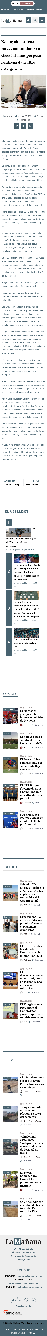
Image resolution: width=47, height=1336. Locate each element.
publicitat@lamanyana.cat (30, 1287)
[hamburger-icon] (42, 20)
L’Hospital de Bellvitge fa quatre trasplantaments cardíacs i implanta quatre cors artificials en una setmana (27, 572)
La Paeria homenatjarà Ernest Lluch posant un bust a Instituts (30, 1179)
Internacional (24, 120)
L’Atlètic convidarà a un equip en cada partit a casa (26, 643)
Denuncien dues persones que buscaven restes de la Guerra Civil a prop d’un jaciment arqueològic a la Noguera (26, 609)
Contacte (29, 10)
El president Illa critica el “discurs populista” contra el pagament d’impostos (31, 923)
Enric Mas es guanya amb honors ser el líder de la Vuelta (31, 715)
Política (7, 945)
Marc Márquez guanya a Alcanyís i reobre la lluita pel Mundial (31, 819)
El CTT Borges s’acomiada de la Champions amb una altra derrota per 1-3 (31, 792)
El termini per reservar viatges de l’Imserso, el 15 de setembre (21, 537)
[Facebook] (13, 1300)
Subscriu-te (17, 10)
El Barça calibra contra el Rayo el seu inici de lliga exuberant (31, 764)
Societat (7, 886)
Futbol (6, 734)
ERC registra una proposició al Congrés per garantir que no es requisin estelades (31, 1011)
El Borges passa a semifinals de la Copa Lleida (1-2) (31, 740)
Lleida (6, 1078)
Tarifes (39, 10)
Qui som (5, 10)
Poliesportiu (8, 709)
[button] (35, 20)
